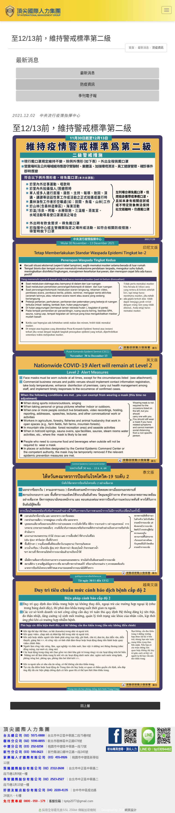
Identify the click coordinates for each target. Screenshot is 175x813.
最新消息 (143, 47)
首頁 (131, 47)
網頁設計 (130, 810)
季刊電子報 (87, 96)
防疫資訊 (87, 84)
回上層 (85, 706)
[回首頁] (31, 11)
